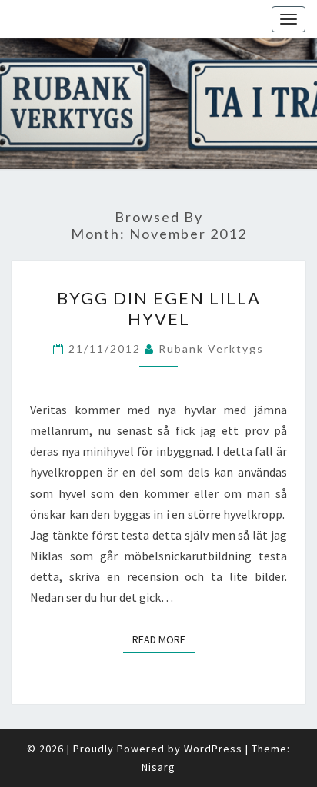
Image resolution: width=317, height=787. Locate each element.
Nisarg (158, 767)
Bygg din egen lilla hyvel (159, 307)
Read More (163, 639)
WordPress (213, 748)
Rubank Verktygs (211, 348)
